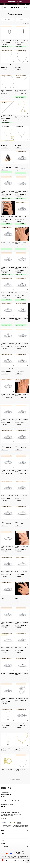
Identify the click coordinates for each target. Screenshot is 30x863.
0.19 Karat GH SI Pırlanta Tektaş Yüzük (7, 522)
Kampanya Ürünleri (17, 11)
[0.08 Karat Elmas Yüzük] (8, 157)
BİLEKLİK (3, 843)
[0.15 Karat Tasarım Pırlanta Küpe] (22, 32)
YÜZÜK (2, 834)
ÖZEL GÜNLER (4, 846)
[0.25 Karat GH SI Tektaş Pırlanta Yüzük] (8, 360)
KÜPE (2, 840)
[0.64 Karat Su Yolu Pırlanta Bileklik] (8, 107)
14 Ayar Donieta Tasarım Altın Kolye (7, 749)
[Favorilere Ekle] (13, 37)
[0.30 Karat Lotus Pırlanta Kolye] (8, 715)
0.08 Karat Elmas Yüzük (6, 166)
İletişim (3, 796)
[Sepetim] (27, 7)
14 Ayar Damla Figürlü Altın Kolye (21, 749)
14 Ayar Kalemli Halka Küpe (6, 769)
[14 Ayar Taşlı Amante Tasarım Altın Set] (8, 133)
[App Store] (2, 806)
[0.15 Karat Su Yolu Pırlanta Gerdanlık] (22, 761)
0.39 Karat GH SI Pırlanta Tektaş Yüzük (21, 293)
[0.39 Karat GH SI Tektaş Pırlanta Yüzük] (22, 259)
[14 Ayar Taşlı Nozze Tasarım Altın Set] (22, 133)
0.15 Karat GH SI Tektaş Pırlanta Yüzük (7, 547)
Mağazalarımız (5, 792)
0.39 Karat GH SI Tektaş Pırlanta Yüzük (21, 268)
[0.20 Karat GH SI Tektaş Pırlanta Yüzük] (8, 436)
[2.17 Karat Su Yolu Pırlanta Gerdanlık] (22, 56)
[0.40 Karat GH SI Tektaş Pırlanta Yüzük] (22, 208)
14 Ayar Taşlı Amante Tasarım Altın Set (7, 143)
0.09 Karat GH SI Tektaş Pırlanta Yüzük (21, 648)
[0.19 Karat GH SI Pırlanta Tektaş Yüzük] (8, 512)
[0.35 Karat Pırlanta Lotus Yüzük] (22, 690)
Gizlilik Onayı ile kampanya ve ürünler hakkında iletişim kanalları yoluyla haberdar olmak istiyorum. (15, 826)
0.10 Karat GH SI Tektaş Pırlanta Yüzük (7, 598)
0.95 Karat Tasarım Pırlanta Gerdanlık (6, 65)
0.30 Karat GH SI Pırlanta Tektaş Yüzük (7, 344)
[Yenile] (7, 822)
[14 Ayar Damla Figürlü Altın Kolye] (22, 739)
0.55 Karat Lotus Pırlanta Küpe (21, 724)
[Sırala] (22, 19)
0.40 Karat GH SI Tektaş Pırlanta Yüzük (21, 217)
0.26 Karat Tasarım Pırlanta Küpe (8, 40)
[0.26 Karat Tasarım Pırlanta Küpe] (8, 32)
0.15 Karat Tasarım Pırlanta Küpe (22, 40)
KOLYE (2, 837)
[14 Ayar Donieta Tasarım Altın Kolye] (8, 739)
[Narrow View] (28, 23)
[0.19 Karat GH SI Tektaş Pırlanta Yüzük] (22, 487)
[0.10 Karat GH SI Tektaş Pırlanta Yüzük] (8, 588)
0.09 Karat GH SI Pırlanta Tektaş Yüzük (7, 674)
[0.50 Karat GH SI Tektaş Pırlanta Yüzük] (22, 157)
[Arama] (24, 7)
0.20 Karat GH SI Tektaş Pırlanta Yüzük (7, 446)
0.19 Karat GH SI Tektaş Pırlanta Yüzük (21, 496)
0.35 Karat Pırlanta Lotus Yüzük (21, 698)
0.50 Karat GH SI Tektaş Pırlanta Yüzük (21, 167)
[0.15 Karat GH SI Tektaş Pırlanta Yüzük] (8, 538)
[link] (2, 800)
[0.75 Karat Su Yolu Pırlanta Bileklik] (22, 82)
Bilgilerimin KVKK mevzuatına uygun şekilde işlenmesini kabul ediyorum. (15, 826)
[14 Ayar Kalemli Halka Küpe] (8, 761)
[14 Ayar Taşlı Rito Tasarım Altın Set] (22, 107)
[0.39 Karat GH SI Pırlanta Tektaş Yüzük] (22, 284)
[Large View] (23, 23)
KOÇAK (3, 830)
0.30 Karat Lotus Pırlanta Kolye (7, 724)
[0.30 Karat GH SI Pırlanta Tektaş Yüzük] (8, 335)
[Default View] (26, 23)
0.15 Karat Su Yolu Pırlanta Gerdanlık (20, 770)
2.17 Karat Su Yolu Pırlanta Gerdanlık (20, 65)
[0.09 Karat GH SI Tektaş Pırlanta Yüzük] (22, 639)
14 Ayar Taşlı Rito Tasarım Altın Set (21, 117)
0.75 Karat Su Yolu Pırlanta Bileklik (20, 91)
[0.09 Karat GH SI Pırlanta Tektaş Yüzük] (8, 665)
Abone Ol (19, 822)
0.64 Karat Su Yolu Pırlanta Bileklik (6, 116)
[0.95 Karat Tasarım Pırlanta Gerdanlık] (8, 56)
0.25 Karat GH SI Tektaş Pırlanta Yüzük (7, 369)
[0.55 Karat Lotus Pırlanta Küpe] (22, 715)
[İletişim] (4, 7)
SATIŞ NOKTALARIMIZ (6, 794)
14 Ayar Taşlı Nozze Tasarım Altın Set (21, 143)
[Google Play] (5, 806)
